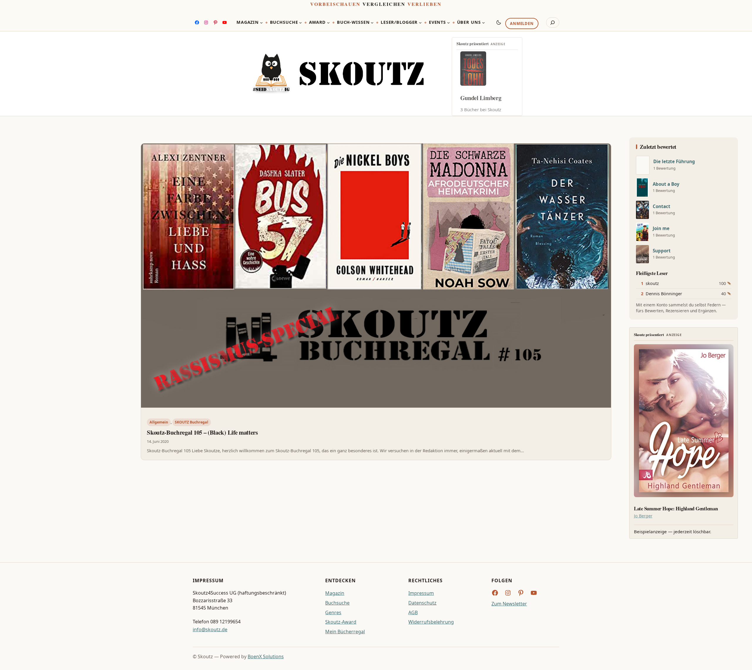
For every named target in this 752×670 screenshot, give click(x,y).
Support (662, 251)
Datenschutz (422, 603)
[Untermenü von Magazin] (261, 22)
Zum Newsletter (509, 603)
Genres (333, 612)
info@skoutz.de (210, 629)
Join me (661, 228)
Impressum (421, 593)
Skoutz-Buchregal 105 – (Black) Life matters (202, 432)
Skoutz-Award (340, 622)
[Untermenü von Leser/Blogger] (420, 22)
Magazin (334, 593)
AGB (413, 612)
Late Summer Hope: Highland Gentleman (676, 508)
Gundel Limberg (480, 98)
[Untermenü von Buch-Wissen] (372, 22)
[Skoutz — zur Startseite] (338, 74)
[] (642, 165)
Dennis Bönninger (664, 293)
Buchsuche (337, 603)
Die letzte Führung (674, 161)
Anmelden (521, 23)
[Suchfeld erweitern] (552, 22)
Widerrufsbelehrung (431, 622)
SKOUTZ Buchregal (191, 422)
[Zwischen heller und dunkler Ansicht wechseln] (498, 22)
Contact (661, 206)
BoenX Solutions (266, 656)
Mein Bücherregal (345, 631)
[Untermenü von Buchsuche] (300, 22)
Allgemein (159, 422)
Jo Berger (643, 516)
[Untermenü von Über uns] (483, 22)
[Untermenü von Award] (328, 22)
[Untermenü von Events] (448, 22)
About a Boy (666, 184)
